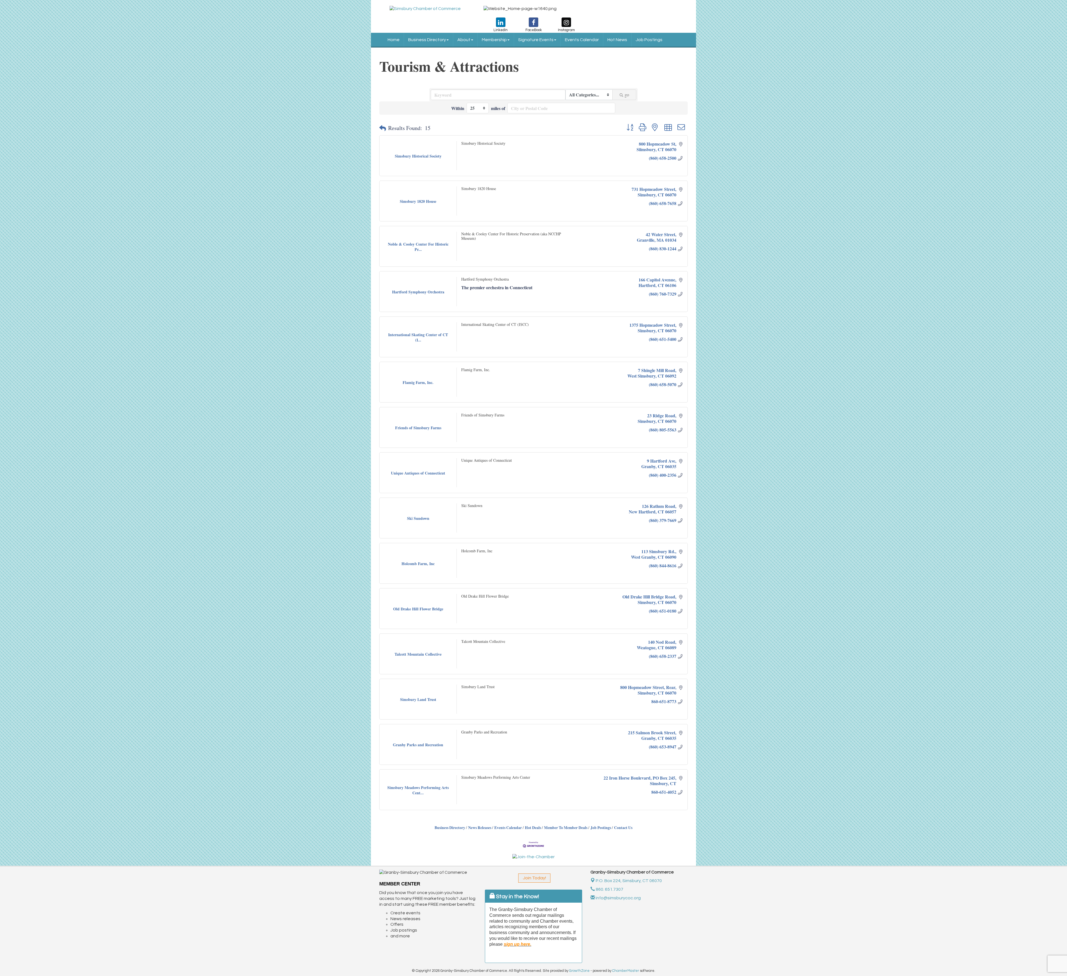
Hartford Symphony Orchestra (485, 279)
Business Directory (427, 40)
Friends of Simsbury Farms (482, 415)
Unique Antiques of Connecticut (486, 460)
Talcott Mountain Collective (483, 641)
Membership (494, 40)
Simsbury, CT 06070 (629, 880)
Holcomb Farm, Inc (476, 551)
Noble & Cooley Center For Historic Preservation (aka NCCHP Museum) (511, 236)
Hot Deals (533, 827)
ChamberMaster (625, 971)
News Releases (479, 827)
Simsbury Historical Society (483, 143)
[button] (382, 128)
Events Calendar (582, 40)
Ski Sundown (471, 505)
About (463, 40)
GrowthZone (579, 971)
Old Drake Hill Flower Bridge (485, 596)
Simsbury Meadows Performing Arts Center (495, 777)
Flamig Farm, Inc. (475, 370)
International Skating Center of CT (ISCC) (495, 324)
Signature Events (536, 40)
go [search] (627, 95)
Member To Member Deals (565, 827)
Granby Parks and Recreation (484, 732)
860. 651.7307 (609, 889)
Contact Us (623, 827)
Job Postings (649, 40)
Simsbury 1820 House (478, 188)
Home (394, 40)
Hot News (617, 40)
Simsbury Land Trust (478, 687)
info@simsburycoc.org (618, 898)
